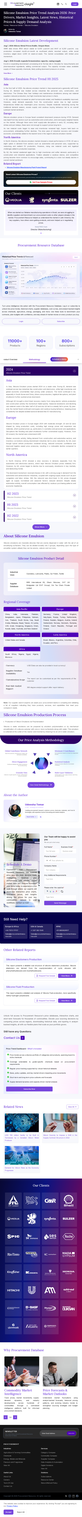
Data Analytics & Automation (52, 1462)
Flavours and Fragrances (13, 1462)
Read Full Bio (30, 817)
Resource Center (16, 25)
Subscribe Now (29, 1089)
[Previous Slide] (6, 1417)
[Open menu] (6, 4)
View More (7, 73)
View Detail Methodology (39, 785)
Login (75, 4)
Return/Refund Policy (49, 1483)
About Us (7, 1477)
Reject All (20, 1512)
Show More (39, 527)
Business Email (67, 847)
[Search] (66, 4)
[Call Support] (62, 4)
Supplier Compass (48, 1459)
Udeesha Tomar (14, 31)
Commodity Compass (49, 1456)
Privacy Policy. (12, 1506)
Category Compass (48, 1453)
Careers (7, 1480)
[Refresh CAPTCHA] (62, 891)
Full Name (48, 847)
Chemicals (7, 1456)
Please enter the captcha (54, 888)
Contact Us (12, 1038)
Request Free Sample (47, 976)
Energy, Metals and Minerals (14, 1459)
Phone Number (50, 856)
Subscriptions (46, 1477)
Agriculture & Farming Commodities (17, 1453)
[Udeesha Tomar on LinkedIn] (40, 816)
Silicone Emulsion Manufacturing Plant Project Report (27, 167)
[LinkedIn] (58, 4)
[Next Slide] (15, 1417)
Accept (8, 1512)
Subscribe (61, 321)
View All (71, 1107)
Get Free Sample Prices (42, 182)
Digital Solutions (47, 1465)
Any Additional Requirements (55, 875)
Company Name (50, 866)
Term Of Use (8, 1483)
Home (6, 25)
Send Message (60, 903)
